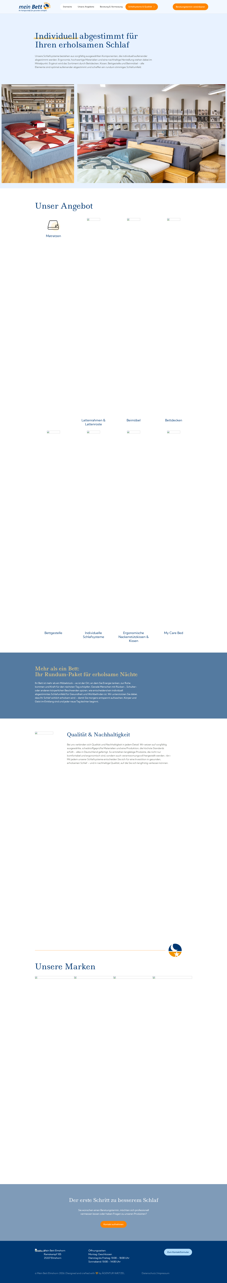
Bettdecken (173, 420)
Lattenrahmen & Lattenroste (93, 422)
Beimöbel (134, 420)
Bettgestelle (53, 633)
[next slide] (189, 1075)
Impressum (163, 1273)
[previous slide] (37, 1075)
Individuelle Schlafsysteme (93, 635)
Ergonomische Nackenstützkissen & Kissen (133, 637)
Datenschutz (149, 1273)
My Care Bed (173, 633)
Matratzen (53, 236)
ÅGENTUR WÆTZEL (113, 1273)
